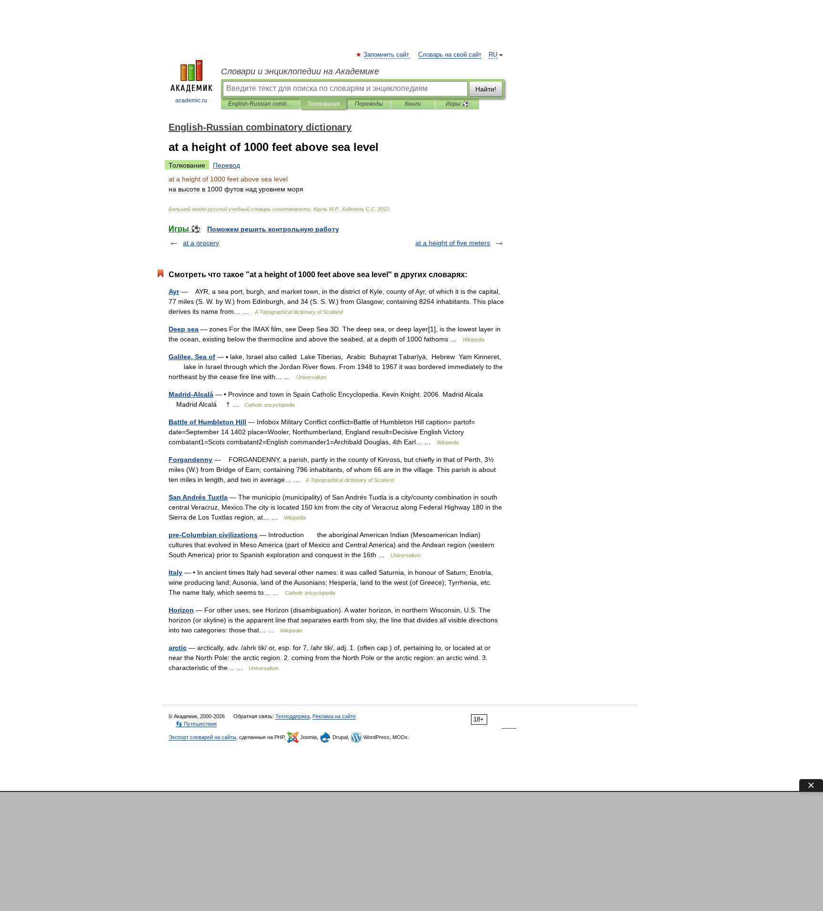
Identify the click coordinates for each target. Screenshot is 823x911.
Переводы (369, 103)
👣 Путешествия (196, 724)
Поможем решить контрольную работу (273, 229)
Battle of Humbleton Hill (207, 422)
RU (493, 54)
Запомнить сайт (386, 54)
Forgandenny (190, 459)
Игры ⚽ (457, 103)
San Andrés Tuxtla (198, 497)
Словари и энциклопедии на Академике (300, 71)
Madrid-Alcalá (191, 394)
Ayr (174, 291)
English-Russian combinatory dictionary (260, 103)
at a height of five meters (452, 243)
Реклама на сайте (334, 716)
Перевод (226, 165)
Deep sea (184, 329)
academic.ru (191, 100)
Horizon (181, 610)
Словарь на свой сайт (450, 54)
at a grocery (201, 243)
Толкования (323, 103)
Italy (175, 572)
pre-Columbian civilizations (213, 535)
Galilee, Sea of (192, 356)
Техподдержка (292, 716)
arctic (178, 647)
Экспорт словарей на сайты (202, 737)
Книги (413, 103)
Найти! (485, 89)
